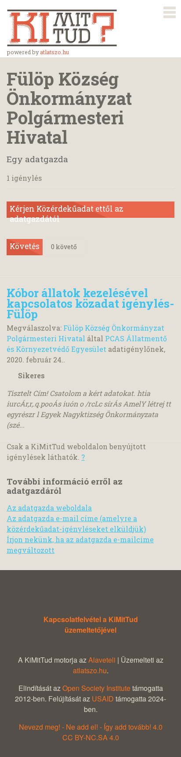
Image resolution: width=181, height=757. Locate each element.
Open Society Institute (96, 688)
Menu (169, 10)
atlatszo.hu (54, 52)
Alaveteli (102, 660)
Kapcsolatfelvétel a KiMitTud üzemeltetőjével (90, 624)
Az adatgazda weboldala (49, 507)
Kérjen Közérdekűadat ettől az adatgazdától (66, 211)
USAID (103, 699)
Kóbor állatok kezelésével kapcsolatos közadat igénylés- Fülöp (90, 303)
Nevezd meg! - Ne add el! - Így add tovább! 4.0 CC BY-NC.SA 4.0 (91, 732)
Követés (25, 246)
